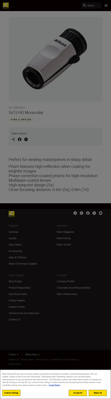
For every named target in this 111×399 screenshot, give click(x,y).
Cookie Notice (54, 385)
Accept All (77, 392)
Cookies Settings (11, 392)
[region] (55, 384)
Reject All (98, 392)
